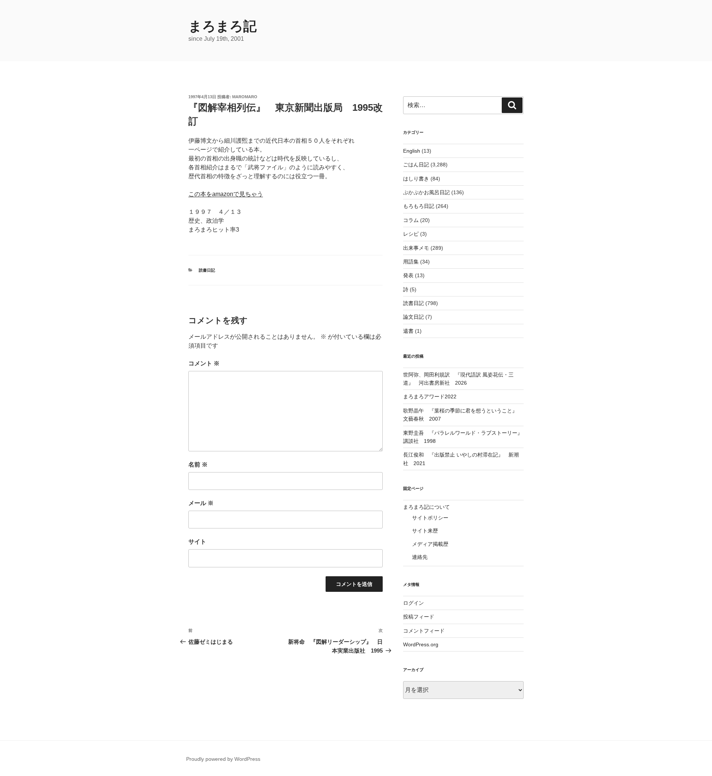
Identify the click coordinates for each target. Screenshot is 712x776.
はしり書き (416, 179)
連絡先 (420, 557)
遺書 (408, 331)
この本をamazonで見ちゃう (225, 194)
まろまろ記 (222, 26)
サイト (197, 541)
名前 (198, 464)
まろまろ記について (426, 507)
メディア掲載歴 (430, 544)
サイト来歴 (425, 531)
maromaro (244, 96)
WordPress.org (420, 644)
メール (201, 503)
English (411, 151)
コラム (411, 220)
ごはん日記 (416, 165)
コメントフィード (424, 631)
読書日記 (207, 270)
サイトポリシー (430, 518)
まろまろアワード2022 (429, 396)
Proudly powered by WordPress (223, 759)
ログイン (413, 603)
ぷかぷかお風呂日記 (426, 192)
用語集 (411, 262)
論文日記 (413, 317)
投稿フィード (418, 617)
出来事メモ (416, 248)
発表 (408, 275)
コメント (204, 363)
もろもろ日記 (418, 206)
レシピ (411, 234)
